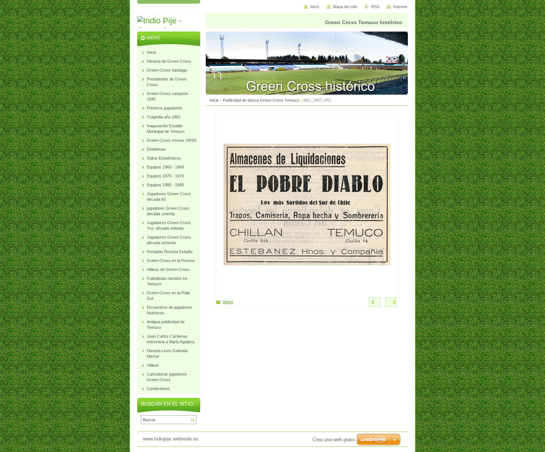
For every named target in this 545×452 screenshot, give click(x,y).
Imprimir (400, 6)
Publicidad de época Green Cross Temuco (261, 100)
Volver (228, 301)
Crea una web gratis (334, 439)
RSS (375, 6)
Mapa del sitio (345, 6)
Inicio (214, 100)
